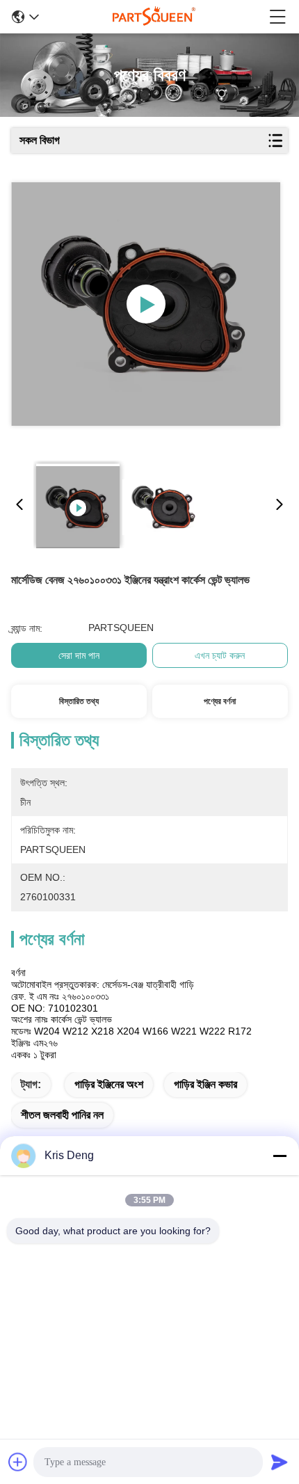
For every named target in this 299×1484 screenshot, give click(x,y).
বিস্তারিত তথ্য (79, 701)
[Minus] (279, 1155)
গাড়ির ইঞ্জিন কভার (205, 1084)
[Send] (279, 1461)
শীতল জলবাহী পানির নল (62, 1115)
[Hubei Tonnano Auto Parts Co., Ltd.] (154, 16)
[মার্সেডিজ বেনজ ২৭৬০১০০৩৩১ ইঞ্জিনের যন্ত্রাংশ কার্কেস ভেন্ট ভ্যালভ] (145, 304)
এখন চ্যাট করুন (220, 655)
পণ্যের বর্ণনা (220, 701)
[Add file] (18, 1461)
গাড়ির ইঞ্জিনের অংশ (108, 1084)
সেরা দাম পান (78, 655)
